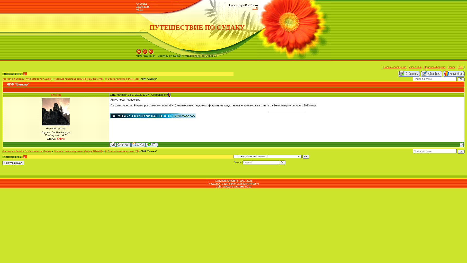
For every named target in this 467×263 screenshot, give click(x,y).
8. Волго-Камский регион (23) (122, 79)
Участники (415, 67)
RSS (255, 8)
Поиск (451, 67)
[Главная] (139, 50)
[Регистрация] (145, 50)
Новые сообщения (394, 67)
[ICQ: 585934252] (152, 144)
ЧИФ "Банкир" (149, 79)
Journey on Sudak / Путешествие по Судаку (26, 79)
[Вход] (151, 50)
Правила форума (434, 67)
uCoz (248, 186)
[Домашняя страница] (138, 144)
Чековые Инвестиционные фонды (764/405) (78, 79)
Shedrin (56, 94)
